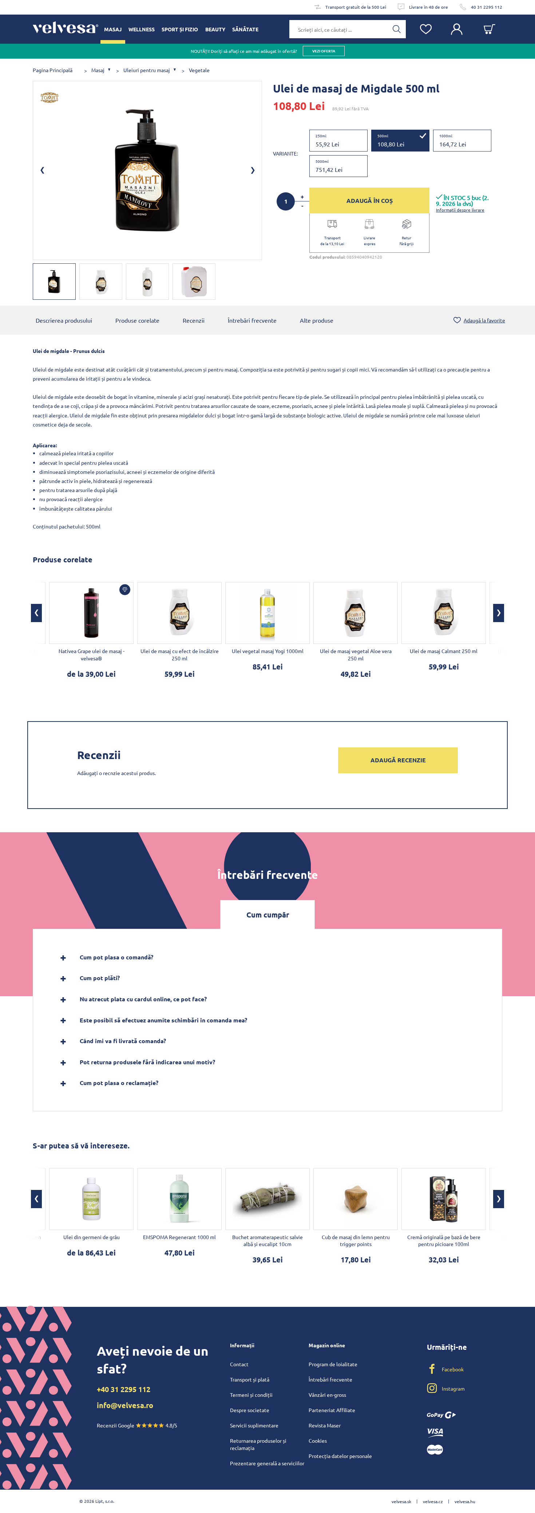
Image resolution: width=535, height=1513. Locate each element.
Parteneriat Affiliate (332, 1410)
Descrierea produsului (64, 320)
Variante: (285, 153)
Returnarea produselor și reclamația (258, 1444)
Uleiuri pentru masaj (146, 70)
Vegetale (199, 70)
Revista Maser (325, 1425)
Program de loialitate (333, 1364)
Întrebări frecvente (252, 320)
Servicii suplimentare (254, 1425)
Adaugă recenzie (398, 760)
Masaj (97, 70)
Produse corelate (137, 320)
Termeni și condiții (251, 1394)
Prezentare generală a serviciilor (267, 1463)
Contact (239, 1364)
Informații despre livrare (460, 210)
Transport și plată (249, 1379)
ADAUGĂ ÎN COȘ (369, 200)
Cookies (318, 1440)
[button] (36, 613)
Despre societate (249, 1410)
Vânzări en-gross (327, 1394)
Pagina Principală (52, 70)
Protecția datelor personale (340, 1456)
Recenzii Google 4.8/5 (137, 1425)
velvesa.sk (401, 1501)
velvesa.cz (433, 1501)
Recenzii (194, 320)
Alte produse (316, 320)
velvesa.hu (465, 1501)
